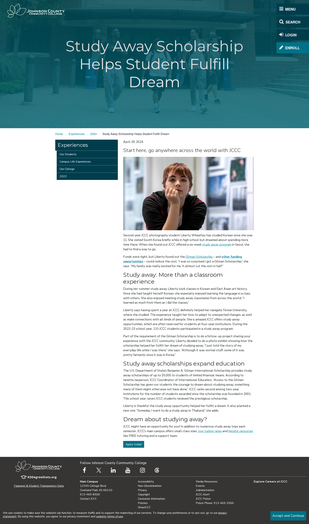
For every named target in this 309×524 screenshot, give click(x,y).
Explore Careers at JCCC (270, 482)
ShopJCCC (144, 507)
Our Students (68, 154)
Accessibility (146, 482)
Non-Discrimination (149, 486)
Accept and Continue (288, 515)
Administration (205, 490)
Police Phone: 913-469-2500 (215, 503)
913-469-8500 (90, 494)
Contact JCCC (88, 499)
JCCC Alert (203, 494)
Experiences (77, 134)
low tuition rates (210, 431)
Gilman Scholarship (199, 257)
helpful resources (240, 431)
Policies (143, 503)
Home (59, 134)
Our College (67, 169)
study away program (216, 245)
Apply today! (134, 444)
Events (200, 486)
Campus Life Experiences (75, 162)
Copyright (144, 494)
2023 (63, 176)
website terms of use (109, 516)
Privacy (142, 490)
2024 (93, 134)
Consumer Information (151, 499)
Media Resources (206, 482)
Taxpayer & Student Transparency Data (39, 486)
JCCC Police (203, 499)
